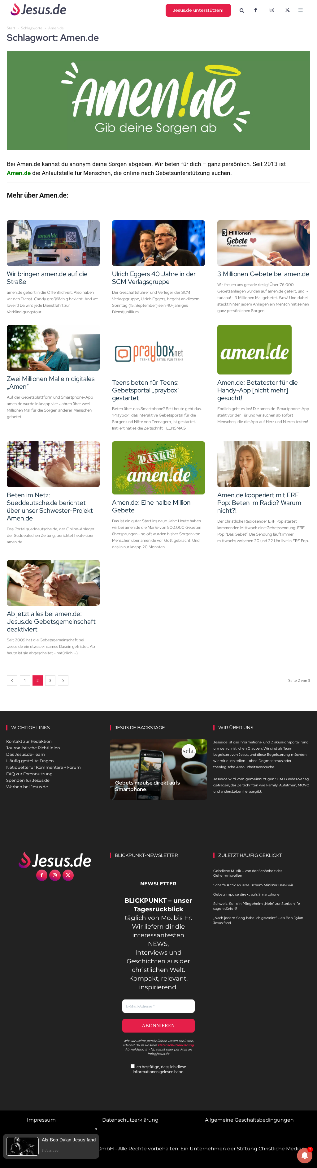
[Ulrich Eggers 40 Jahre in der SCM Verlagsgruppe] (158, 243)
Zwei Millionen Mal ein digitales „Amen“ (50, 382)
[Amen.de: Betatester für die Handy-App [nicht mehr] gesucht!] (263, 349)
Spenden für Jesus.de (28, 780)
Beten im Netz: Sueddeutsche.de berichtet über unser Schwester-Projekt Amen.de (50, 506)
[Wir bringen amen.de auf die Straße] (53, 243)
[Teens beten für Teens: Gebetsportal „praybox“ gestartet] (158, 349)
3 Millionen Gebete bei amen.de (263, 274)
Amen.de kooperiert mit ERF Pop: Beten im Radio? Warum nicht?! (259, 503)
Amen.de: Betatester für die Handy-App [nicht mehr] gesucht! (257, 390)
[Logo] (55, 860)
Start (11, 28)
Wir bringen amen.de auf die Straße (47, 278)
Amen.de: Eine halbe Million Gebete (151, 506)
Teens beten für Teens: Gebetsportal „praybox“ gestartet (146, 390)
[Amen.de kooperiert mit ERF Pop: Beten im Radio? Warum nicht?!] (263, 464)
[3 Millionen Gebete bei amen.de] (263, 243)
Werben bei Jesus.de (27, 786)
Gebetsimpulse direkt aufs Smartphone (147, 786)
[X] (287, 10)
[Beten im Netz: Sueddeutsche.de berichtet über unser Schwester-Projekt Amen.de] (53, 464)
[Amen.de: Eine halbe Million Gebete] (158, 468)
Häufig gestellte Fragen (30, 760)
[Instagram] (271, 10)
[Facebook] (255, 10)
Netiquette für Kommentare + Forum (43, 767)
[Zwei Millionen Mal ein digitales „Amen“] (53, 348)
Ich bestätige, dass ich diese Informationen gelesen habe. (159, 1069)
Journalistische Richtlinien (33, 747)
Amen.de (19, 173)
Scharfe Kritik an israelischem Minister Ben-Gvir (253, 885)
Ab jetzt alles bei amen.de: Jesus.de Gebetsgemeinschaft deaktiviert (51, 621)
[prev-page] (12, 680)
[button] (242, 10)
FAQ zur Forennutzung (29, 773)
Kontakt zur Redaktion (29, 741)
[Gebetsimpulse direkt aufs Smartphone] (158, 769)
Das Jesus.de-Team (25, 754)
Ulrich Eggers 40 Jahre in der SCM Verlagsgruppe (154, 278)
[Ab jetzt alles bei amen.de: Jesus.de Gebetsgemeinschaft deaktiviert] (53, 583)
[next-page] (63, 680)
